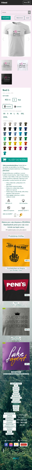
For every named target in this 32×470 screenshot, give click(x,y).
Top (16, 385)
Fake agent (16, 372)
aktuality (9, 419)
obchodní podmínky (9, 421)
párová (16, 389)
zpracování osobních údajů (9, 425)
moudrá (16, 393)
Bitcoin (16, 387)
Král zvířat (16, 337)
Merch (16, 410)
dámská (16, 406)
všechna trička (16, 383)
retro (16, 391)
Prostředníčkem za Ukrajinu (16, 268)
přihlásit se (11, 440)
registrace (24, 440)
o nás (9, 431)
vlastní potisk (9, 413)
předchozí (19, 18)
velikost (19, 111)
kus (19, 100)
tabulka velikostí (10, 416)
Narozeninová (16, 397)
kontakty (9, 433)
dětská (16, 408)
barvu (11, 121)
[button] (3, 39)
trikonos (16, 450)
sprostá (16, 404)
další (27, 18)
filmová (16, 399)
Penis (16, 303)
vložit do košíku (17, 160)
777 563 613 (22, 420)
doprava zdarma (10, 429)
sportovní (16, 395)
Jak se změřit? (7, 214)
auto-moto (16, 401)
